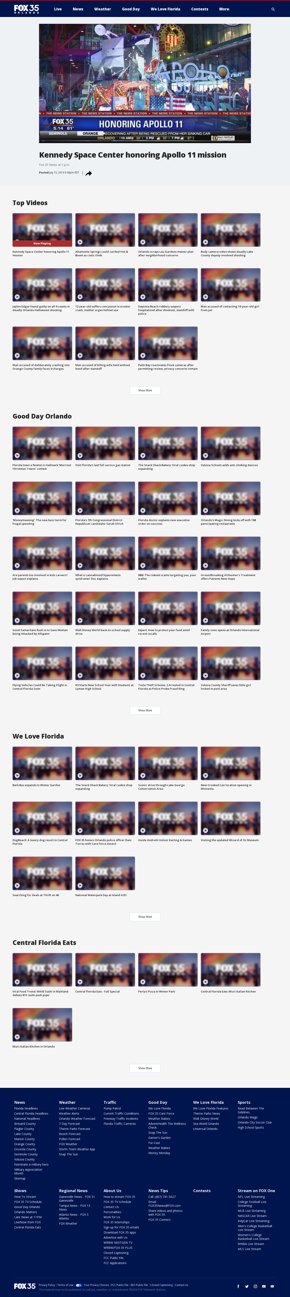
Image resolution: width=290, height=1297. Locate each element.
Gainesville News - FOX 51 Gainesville (77, 1199)
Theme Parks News (206, 1113)
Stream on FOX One (256, 1190)
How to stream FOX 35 (119, 1197)
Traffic (110, 1102)
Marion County (24, 1139)
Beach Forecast (70, 1134)
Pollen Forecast (69, 1139)
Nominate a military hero (31, 1164)
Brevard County (25, 1124)
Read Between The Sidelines (251, 1110)
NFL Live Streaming (251, 1197)
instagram (255, 1286)
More (224, 9)
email (272, 1286)
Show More (145, 390)
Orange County (24, 1144)
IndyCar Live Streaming (253, 1221)
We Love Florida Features (210, 1108)
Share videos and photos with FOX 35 (165, 1213)
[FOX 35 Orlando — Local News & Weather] (28, 9)
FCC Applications (115, 1263)
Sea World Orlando (206, 1124)
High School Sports (251, 1127)
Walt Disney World (205, 1119)
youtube (263, 1286)
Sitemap (19, 1178)
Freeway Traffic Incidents (121, 1119)
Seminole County (26, 1154)
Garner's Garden (159, 1138)
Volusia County (24, 1159)
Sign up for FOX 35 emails (121, 1227)
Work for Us (112, 1217)
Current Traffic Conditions (121, 1113)
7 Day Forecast (69, 1124)
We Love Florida (159, 1108)
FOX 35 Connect (159, 1220)
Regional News (73, 1190)
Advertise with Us (115, 1237)
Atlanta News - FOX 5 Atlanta (74, 1216)
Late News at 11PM (28, 1217)
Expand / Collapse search (273, 9)
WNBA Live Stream (251, 1244)
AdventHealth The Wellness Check (167, 1125)
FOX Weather (68, 1144)
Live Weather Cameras (74, 1108)
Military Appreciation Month (28, 1171)
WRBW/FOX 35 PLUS (118, 1248)
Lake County (22, 1134)
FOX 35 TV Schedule (28, 1202)
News (19, 1102)
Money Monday (159, 1153)
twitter (247, 1286)
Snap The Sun (68, 1154)
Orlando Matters (25, 1212)
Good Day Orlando (27, 1207)
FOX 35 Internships (117, 1222)
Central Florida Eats (27, 1227)
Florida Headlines (26, 1108)
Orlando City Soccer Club (255, 1122)
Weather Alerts (69, 1113)
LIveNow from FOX (27, 1222)
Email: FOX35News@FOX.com (164, 1204)
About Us (112, 1190)
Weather (67, 1102)
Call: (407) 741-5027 (162, 1197)
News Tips (158, 1190)
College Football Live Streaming (252, 1204)
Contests (202, 1190)
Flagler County (24, 1129)
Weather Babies (159, 1119)
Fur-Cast (154, 1143)
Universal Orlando (205, 1129)
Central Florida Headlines (31, 1113)
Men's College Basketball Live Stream (255, 1228)
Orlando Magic (248, 1117)
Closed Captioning (116, 1253)
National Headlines (27, 1119)
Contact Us (111, 1207)
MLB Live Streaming (252, 1211)
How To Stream (25, 1197)
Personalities (112, 1212)
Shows (20, 1190)
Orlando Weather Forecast (77, 1119)
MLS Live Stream (249, 1249)
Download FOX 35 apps (120, 1232)
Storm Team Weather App (77, 1149)
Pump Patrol (112, 1108)
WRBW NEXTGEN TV (118, 1243)
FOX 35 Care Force (161, 1113)
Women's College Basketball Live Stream (253, 1237)
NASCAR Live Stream (252, 1216)
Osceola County (25, 1149)
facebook (238, 1286)
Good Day (157, 1102)
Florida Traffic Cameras (120, 1124)
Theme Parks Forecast (74, 1129)
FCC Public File (114, 1258)
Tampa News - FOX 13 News (74, 1207)
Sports (244, 1102)
